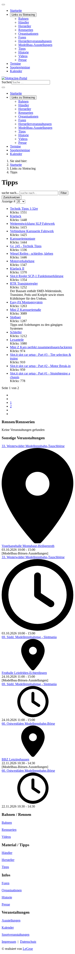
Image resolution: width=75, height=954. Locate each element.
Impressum (9, 941)
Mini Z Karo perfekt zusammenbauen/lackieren (41, 347)
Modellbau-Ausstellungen (35, 45)
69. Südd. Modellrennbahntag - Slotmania (29, 637)
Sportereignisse (20, 67)
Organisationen (28, 33)
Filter (64, 193)
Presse (22, 60)
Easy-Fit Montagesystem (26, 302)
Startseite (16, 10)
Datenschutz (28, 941)
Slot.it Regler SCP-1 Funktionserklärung (36, 276)
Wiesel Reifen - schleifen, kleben (31, 253)
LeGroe (28, 948)
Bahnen (23, 18)
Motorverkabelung (22, 261)
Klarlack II (17, 268)
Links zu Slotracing (23, 14)
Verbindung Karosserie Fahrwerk (32, 231)
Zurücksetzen (11, 197)
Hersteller (24, 26)
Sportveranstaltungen (15, 934)
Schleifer (16, 332)
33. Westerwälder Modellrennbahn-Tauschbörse (33, 446)
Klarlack (15, 216)
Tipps (22, 48)
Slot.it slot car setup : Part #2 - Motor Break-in (40, 366)
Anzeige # (9, 201)
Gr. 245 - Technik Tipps (25, 246)
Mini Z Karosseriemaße (25, 309)
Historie (23, 52)
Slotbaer (15, 317)
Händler (23, 22)
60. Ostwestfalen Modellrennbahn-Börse (28, 723)
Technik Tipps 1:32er (24, 208)
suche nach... (11, 193)
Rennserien (25, 30)
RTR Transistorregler (24, 283)
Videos (23, 56)
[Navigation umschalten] (3, 4)
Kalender (16, 71)
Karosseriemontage (22, 238)
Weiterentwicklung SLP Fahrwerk (32, 223)
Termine (15, 63)
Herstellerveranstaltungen (35, 41)
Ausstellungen (11, 920)
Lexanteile (17, 339)
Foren (22, 37)
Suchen (6, 82)
